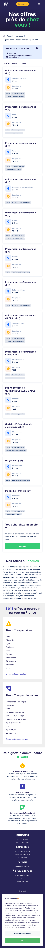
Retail (8, 709)
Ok (22, 940)
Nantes (9, 654)
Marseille (10, 640)
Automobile (11, 733)
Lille (8, 668)
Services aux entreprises (17, 716)
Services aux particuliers (17, 719)
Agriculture (11, 730)
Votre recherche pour (17, 48)
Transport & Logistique (16, 702)
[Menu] (39, 4)
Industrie (10, 705)
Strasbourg (11, 661)
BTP (8, 726)
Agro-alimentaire (13, 723)
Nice (8, 650)
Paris (8, 636)
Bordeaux (10, 664)
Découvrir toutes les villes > (16, 674)
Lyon (8, 643)
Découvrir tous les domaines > (17, 739)
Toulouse (10, 647)
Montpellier (11, 657)
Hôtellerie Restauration (16, 712)
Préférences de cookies (22, 933)
